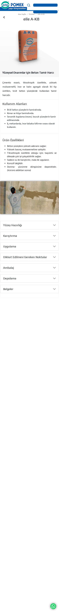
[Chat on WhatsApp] (53, 606)
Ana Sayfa (22, 14)
